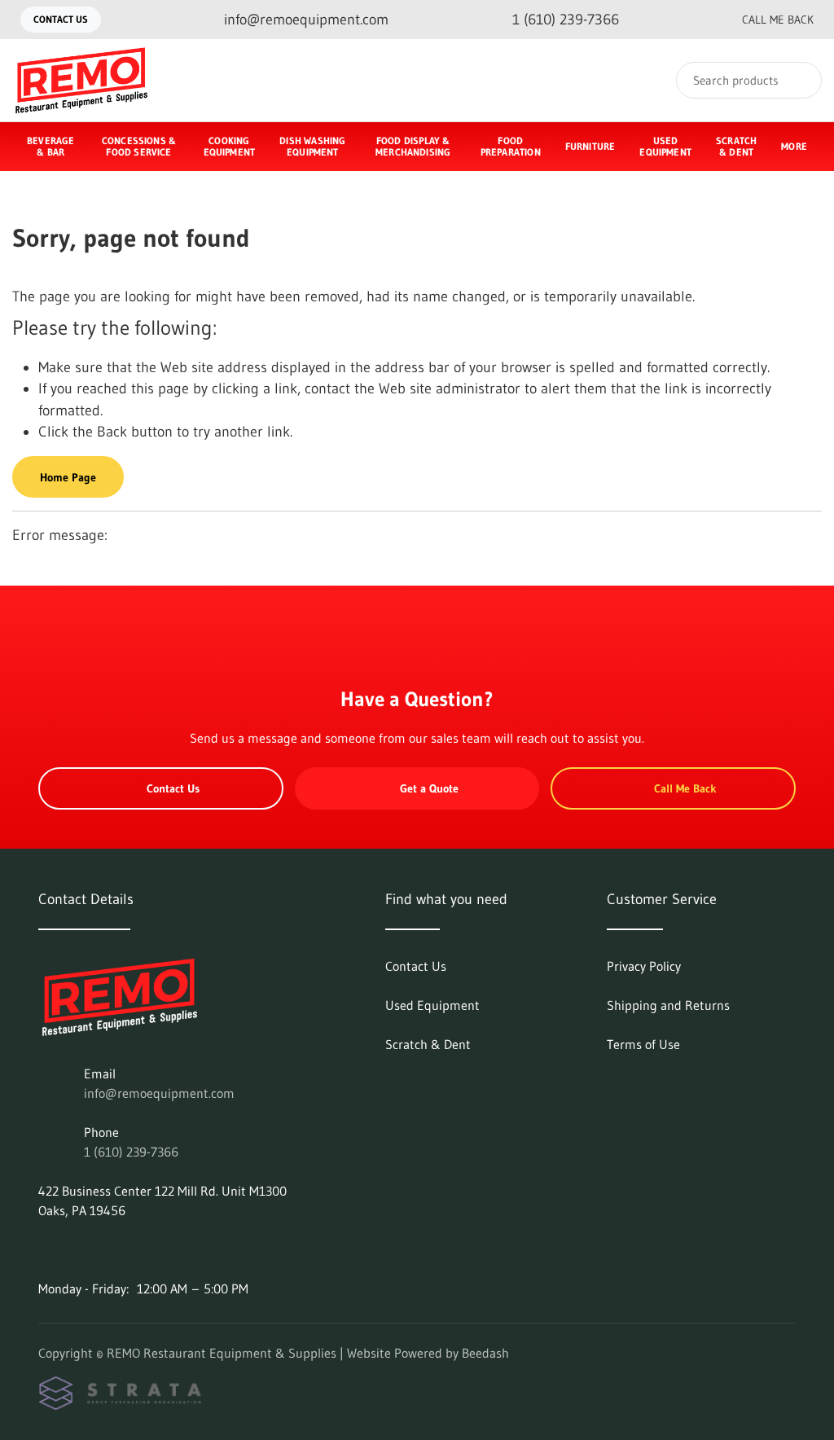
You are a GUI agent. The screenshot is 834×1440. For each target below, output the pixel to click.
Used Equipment (665, 146)
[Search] (798, 80)
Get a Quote (429, 788)
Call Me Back (778, 19)
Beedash (485, 1353)
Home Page (68, 477)
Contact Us (60, 19)
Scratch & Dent (736, 146)
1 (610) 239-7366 (131, 1152)
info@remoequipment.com (159, 1093)
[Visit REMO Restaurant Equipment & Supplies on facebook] (45, 1249)
